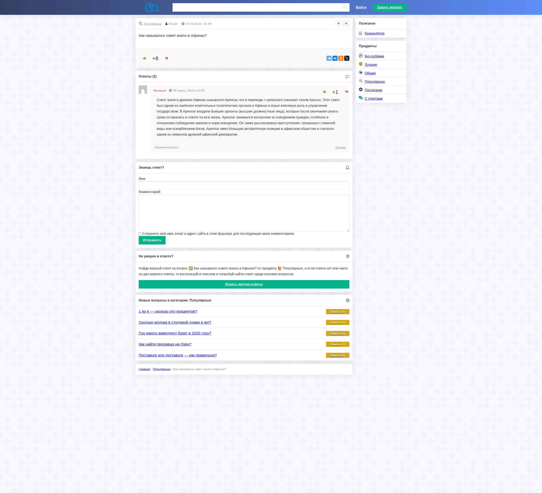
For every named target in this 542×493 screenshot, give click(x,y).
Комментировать (166, 147)
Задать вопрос (389, 7)
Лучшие (371, 65)
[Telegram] (329, 58)
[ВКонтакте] (334, 58)
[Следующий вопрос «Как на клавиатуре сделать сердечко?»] (346, 23)
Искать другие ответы (244, 284)
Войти (361, 7)
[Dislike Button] (165, 58)
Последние (373, 90)
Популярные (375, 81)
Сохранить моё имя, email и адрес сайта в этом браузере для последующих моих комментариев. (218, 233)
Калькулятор (374, 33)
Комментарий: (150, 192)
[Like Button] (143, 58)
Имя (142, 179)
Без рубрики (374, 56)
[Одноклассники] (340, 58)
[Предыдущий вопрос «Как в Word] (338, 23)
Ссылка (341, 147)
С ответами (374, 98)
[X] (346, 58)
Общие (370, 73)
